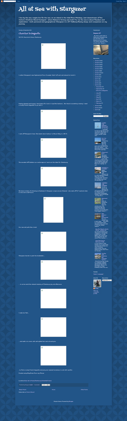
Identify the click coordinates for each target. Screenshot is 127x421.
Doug (96, 288)
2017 (97, 78)
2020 (97, 72)
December (99, 86)
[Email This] (42, 385)
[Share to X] (46, 385)
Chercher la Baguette (29, 33)
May (97, 97)
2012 (97, 107)
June (97, 95)
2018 (97, 77)
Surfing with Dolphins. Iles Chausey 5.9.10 (104, 256)
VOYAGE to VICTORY (105, 168)
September (99, 88)
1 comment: (37, 384)
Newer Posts (22, 389)
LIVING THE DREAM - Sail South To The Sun (105, 125)
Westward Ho (104, 199)
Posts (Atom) (30, 392)
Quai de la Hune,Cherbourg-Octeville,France (37, 380)
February (98, 103)
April (97, 99)
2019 (97, 74)
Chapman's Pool (105, 153)
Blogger (71, 401)
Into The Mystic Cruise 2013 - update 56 (101, 229)
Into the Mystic (104, 139)
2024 (97, 64)
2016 (97, 81)
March (98, 101)
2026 (97, 60)
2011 (96, 109)
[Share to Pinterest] (49, 385)
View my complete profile (96, 292)
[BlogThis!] (44, 385)
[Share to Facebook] (47, 385)
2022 (97, 68)
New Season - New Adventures (105, 215)
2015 (97, 83)
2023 (97, 66)
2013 (97, 105)
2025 (97, 62)
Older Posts (84, 389)
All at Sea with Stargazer (52, 9)
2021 (97, 70)
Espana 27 (97, 33)
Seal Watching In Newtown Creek (100, 241)
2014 (97, 85)
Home (53, 389)
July (97, 93)
